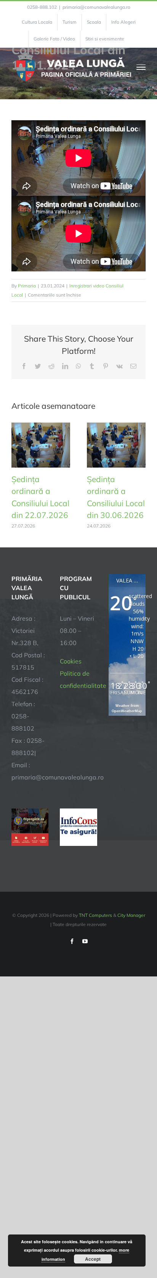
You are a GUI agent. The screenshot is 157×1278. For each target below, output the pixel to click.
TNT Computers (95, 915)
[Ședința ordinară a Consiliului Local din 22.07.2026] (40, 426)
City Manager (131, 915)
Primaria (27, 286)
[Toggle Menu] (141, 67)
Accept (93, 1258)
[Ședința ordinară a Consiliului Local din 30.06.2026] (116, 426)
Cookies (71, 661)
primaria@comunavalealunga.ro (96, 7)
